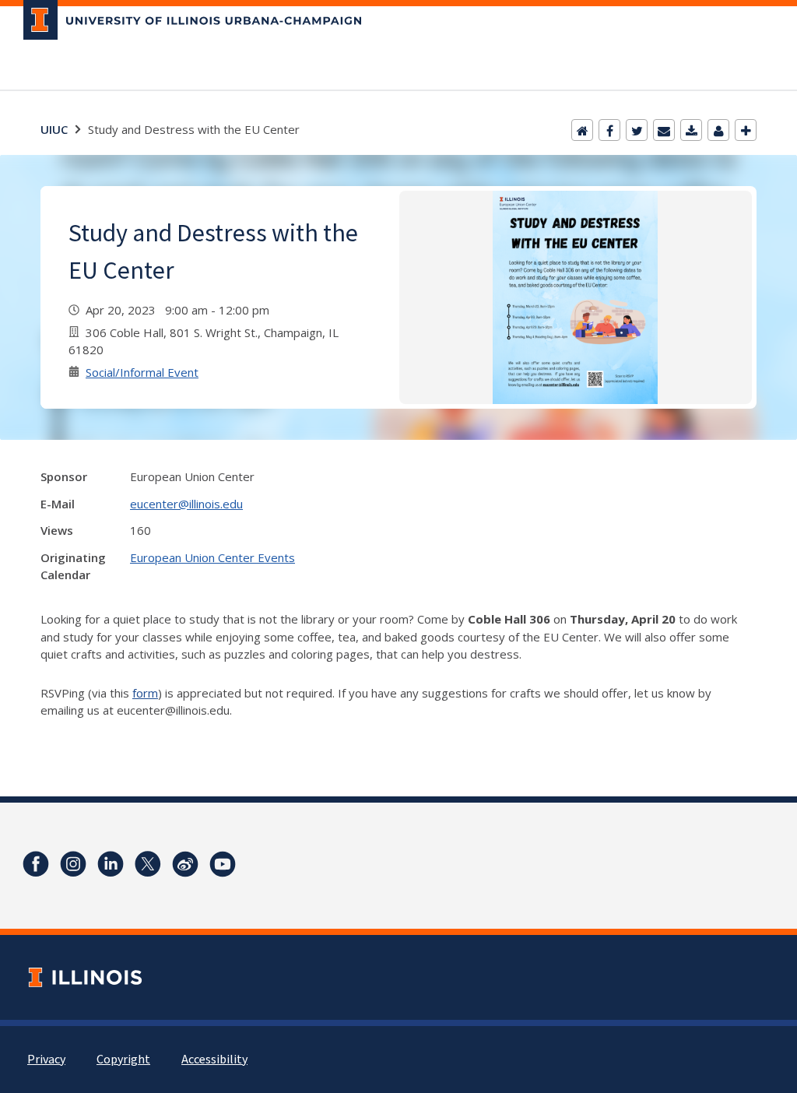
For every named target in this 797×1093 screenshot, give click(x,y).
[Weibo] (185, 864)
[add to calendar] (691, 130)
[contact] (718, 130)
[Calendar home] (582, 130)
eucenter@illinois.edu (186, 503)
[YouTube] (222, 864)
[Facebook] (609, 130)
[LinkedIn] (110, 864)
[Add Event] (746, 130)
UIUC (54, 129)
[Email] (664, 130)
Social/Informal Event (142, 372)
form (145, 693)
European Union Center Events (212, 557)
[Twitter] (637, 130)
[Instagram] (73, 864)
